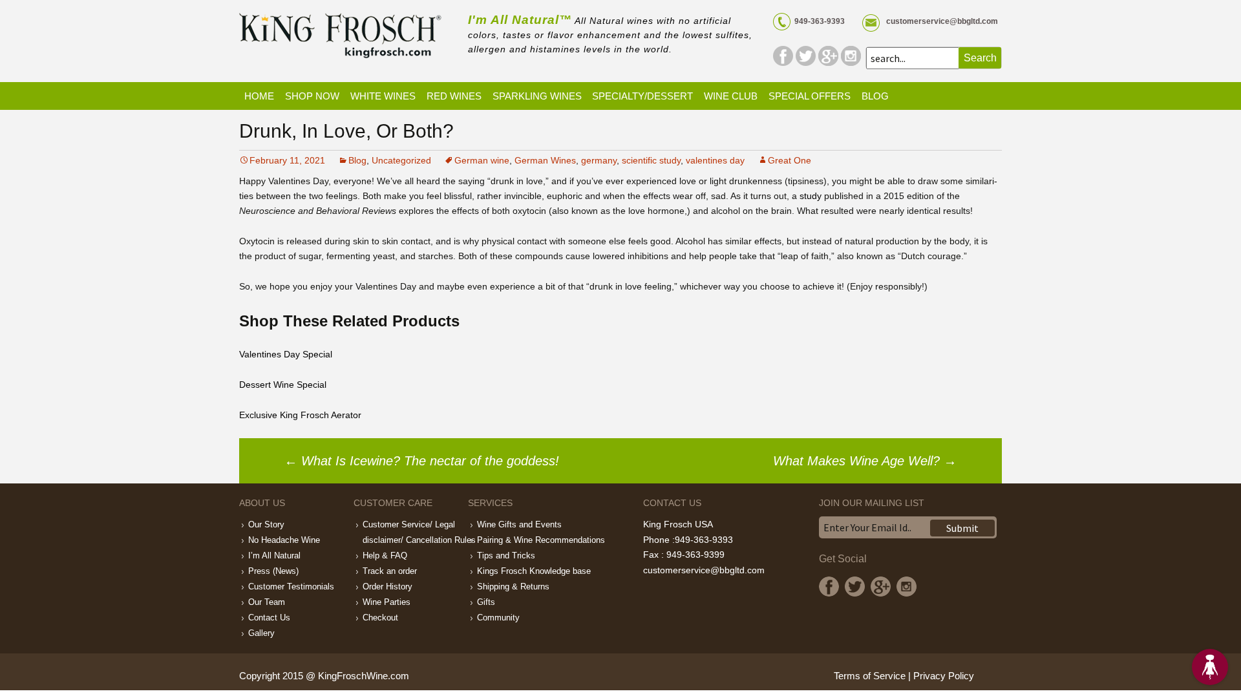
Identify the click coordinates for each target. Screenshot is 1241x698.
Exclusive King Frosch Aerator (300, 415)
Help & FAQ (385, 555)
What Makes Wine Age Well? (865, 461)
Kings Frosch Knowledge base (534, 571)
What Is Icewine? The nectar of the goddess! (421, 461)
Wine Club (731, 95)
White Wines (383, 95)
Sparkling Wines (537, 95)
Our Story (266, 524)
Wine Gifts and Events (519, 524)
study (811, 196)
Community (498, 617)
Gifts (486, 602)
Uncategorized (401, 160)
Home (259, 95)
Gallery (261, 633)
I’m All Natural (274, 555)
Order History (387, 586)
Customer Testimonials (291, 586)
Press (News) (273, 571)
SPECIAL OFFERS (810, 95)
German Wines (545, 160)
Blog (875, 95)
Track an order (390, 571)
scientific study (651, 160)
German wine (481, 160)
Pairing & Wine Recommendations (541, 540)
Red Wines (454, 95)
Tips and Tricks (506, 555)
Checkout (380, 617)
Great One (789, 160)
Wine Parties (386, 602)
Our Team (266, 602)
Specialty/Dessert (642, 95)
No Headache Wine (284, 540)
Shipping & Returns (513, 586)
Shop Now (312, 95)
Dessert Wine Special (282, 384)
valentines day (715, 160)
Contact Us (269, 617)
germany (599, 160)
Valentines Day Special (285, 354)
